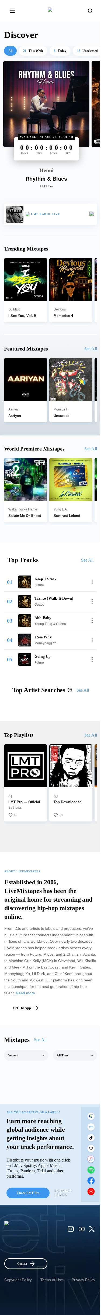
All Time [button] (62, 1055)
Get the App (22, 1008)
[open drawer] (12, 10)
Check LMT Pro (28, 1193)
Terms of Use (51, 1280)
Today (60, 51)
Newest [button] (13, 1055)
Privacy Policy (83, 1280)
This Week (33, 51)
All (10, 51)
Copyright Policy (18, 1280)
